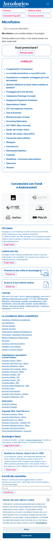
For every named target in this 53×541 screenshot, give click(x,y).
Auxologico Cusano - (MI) (11, 380)
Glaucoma (11, 163)
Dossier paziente (36, 16)
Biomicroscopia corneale (18, 117)
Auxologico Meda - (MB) (10, 383)
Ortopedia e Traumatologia (11, 346)
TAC (34, 298)
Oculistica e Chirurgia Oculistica (13, 343)
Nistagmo (10, 142)
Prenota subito (26, 52)
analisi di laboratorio (33, 296)
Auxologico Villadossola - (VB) (13, 397)
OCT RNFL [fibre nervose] (18, 125)
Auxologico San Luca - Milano (12, 420)
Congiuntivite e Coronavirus (19, 69)
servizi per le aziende (16, 306)
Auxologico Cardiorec (9, 404)
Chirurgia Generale (8, 326)
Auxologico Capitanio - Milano (12, 414)
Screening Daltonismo (16, 121)
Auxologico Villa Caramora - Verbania (15, 394)
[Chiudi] (48, 499)
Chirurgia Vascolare (9, 329)
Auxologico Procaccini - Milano (13, 371)
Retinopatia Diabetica (16, 150)
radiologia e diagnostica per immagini (15, 298)
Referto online (34, 11)
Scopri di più (9, 245)
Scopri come (11, 469)
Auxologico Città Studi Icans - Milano (15, 363)
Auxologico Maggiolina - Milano (13, 366)
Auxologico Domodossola (11, 391)
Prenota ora (10, 274)
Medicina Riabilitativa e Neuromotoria (15, 337)
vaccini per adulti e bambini (22, 303)
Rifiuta (26, 529)
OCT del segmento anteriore (19, 108)
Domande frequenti (11, 16)
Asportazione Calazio (16, 104)
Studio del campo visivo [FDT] (20, 133)
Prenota (6, 11)
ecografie (24, 301)
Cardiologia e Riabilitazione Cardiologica (16, 320)
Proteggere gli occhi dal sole (19, 91)
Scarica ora (10, 286)
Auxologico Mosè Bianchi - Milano (14, 417)
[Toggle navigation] (47, 4)
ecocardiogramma (35, 301)
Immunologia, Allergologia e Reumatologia (17, 334)
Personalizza (41, 523)
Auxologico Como (8, 388)
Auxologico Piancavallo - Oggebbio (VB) (16, 422)
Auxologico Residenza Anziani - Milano (16, 425)
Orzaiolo (10, 167)
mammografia (15, 301)
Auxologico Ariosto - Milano (11, 360)
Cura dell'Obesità (8, 323)
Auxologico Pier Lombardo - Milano (14, 369)
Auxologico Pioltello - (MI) (11, 374)
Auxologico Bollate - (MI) (10, 377)
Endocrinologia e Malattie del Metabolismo (17, 331)
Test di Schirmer (13, 112)
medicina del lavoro (32, 306)
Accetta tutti (26, 536)
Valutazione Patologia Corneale (20, 95)
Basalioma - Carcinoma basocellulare (23, 159)
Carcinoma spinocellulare (18, 138)
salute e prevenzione (34, 440)
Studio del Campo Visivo (17, 129)
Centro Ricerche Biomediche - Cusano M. (16, 431)
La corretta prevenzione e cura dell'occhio (25, 73)
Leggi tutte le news (11, 446)
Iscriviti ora (8, 492)
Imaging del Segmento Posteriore (21, 100)
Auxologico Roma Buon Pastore (13, 428)
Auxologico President (9, 407)
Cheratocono (12, 146)
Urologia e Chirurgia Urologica (12, 349)
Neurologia (5, 340)
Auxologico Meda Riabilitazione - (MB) (15, 385)
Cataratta (10, 154)
